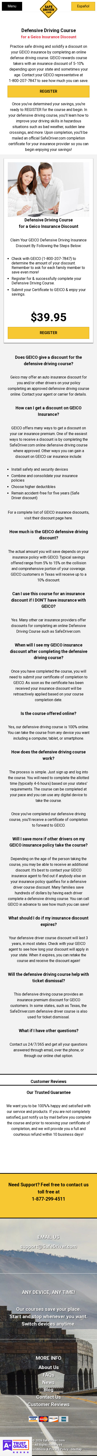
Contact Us (48, 1397)
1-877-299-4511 (48, 1199)
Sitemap (76, 1449)
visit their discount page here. (48, 518)
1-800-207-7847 (22, 80)
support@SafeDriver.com (48, 1246)
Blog (48, 1390)
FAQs (48, 1375)
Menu (12, 6)
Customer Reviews (49, 1404)
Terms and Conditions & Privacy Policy (42, 1449)
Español (83, 6)
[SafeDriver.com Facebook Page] (48, 1266)
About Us (48, 1367)
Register (48, 91)
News (48, 1382)
